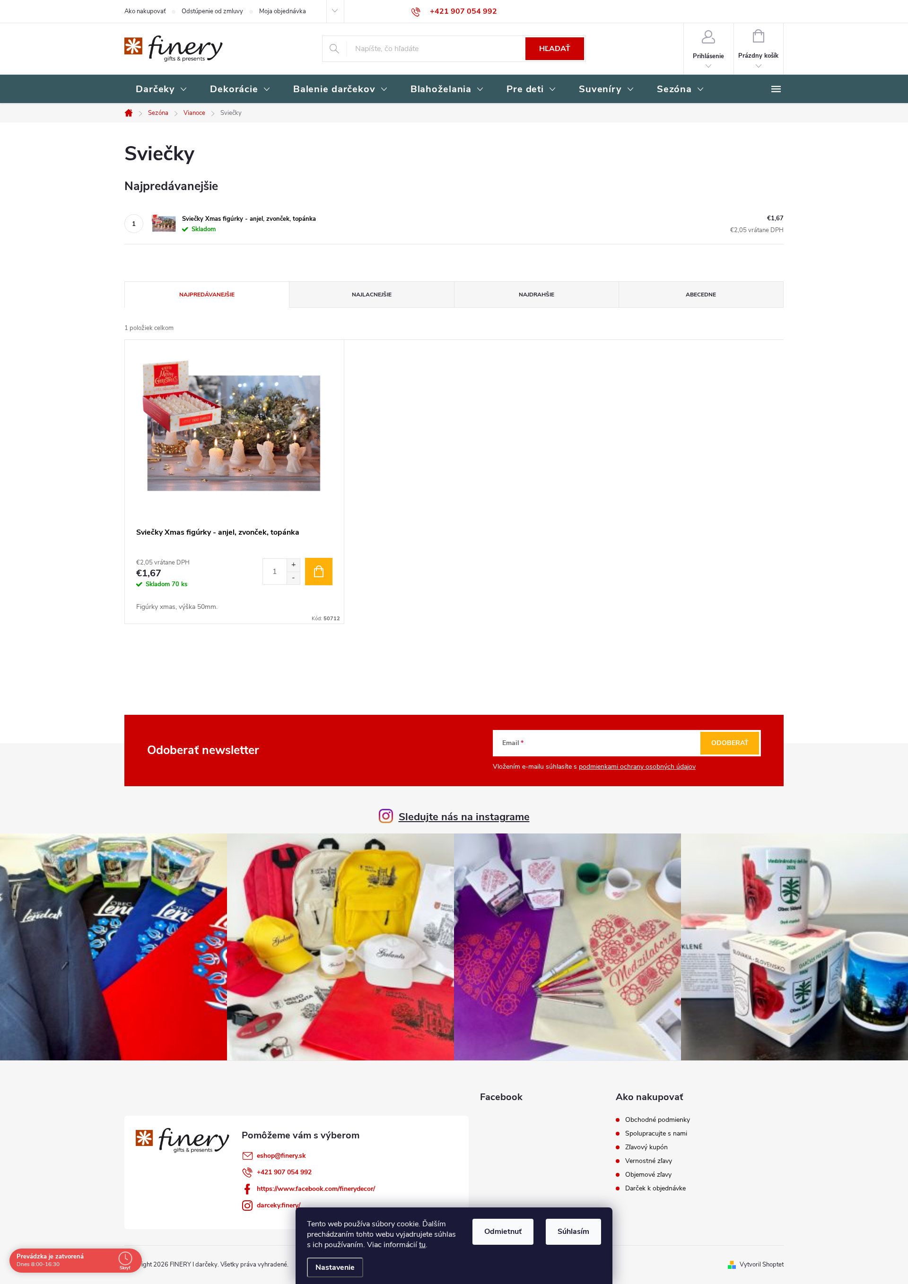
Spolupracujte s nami (656, 1133)
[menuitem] (161, 90)
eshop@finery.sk (281, 1155)
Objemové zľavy (648, 1175)
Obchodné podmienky (657, 1120)
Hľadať (554, 48)
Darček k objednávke (655, 1188)
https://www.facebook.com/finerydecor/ (316, 1188)
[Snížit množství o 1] (293, 578)
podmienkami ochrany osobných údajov (637, 766)
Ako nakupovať (145, 11)
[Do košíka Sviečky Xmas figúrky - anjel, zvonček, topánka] (318, 571)
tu (422, 1245)
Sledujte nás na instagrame (464, 817)
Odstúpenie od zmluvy (212, 11)
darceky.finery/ (278, 1205)
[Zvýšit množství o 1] (293, 565)
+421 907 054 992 (284, 1172)
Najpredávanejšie (207, 294)
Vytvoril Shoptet (762, 1264)
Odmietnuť (503, 1231)
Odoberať (730, 742)
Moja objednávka (282, 11)
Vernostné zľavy (648, 1161)
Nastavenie (335, 1267)
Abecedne (701, 294)
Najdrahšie (536, 294)
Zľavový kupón (646, 1147)
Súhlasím (573, 1231)
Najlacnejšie (372, 294)
